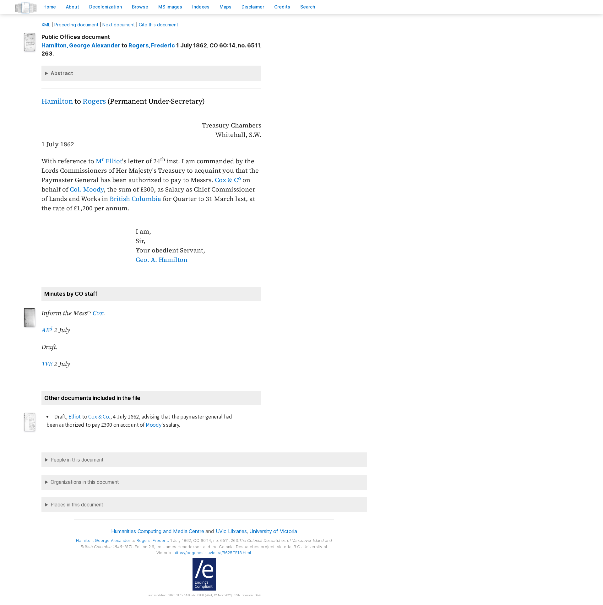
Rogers (94, 101)
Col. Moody (87, 189)
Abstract (62, 73)
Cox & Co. (99, 417)
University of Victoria (273, 531)
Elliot (74, 417)
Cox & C (228, 180)
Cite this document (158, 24)
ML (45, 24)
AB (46, 330)
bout (72, 6)
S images (170, 6)
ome (49, 6)
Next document (118, 24)
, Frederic (151, 45)
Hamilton (57, 101)
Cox (98, 313)
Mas (225, 6)
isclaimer (253, 6)
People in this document (77, 460)
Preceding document (76, 24)
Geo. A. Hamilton (161, 259)
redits (282, 6)
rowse (140, 6)
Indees (200, 6)
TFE (46, 363)
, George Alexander (80, 45)
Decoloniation (105, 6)
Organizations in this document (85, 482)
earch (307, 6)
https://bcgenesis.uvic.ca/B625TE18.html (212, 552)
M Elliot (109, 161)
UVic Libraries (231, 531)
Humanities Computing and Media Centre (157, 531)
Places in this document (77, 505)
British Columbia (135, 198)
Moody (153, 425)
